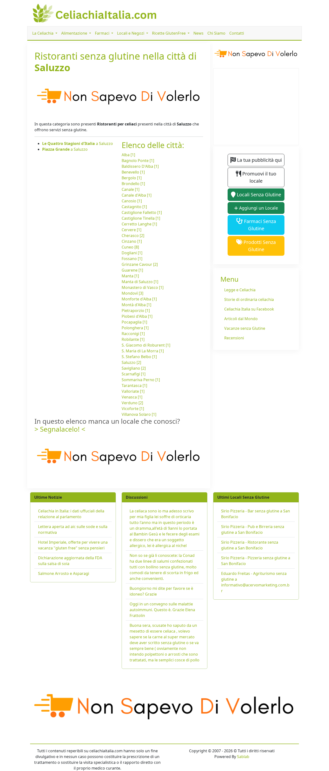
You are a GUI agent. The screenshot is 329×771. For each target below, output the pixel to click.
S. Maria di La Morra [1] (143, 351)
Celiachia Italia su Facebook (249, 309)
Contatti (236, 33)
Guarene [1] (132, 270)
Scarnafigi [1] (133, 374)
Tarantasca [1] (134, 385)
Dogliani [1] (132, 252)
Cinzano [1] (132, 241)
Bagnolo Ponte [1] (138, 160)
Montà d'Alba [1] (136, 304)
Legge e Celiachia (240, 289)
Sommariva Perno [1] (141, 379)
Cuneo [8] (130, 247)
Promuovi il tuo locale (258, 177)
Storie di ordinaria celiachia (249, 299)
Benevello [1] (133, 172)
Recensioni (234, 338)
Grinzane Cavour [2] (140, 264)
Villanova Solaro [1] (139, 414)
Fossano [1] (132, 258)
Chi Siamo (216, 33)
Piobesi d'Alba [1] (137, 316)
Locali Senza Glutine (258, 194)
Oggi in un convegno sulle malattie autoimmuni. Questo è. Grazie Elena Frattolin (162, 609)
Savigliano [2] (134, 368)
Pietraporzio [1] (136, 310)
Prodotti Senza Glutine (259, 246)
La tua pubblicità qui (259, 160)
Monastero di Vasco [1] (143, 287)
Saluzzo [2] (131, 362)
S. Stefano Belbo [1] (139, 356)
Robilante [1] (133, 339)
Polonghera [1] (135, 327)
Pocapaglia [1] (134, 322)
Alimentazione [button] (74, 33)
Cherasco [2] (133, 235)
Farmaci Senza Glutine (259, 225)
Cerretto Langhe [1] (139, 224)
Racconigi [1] (133, 333)
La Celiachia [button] (43, 33)
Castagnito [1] (134, 206)
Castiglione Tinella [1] (141, 218)
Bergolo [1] (132, 177)
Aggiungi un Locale (258, 208)
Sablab (243, 756)
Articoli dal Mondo (241, 318)
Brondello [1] (133, 183)
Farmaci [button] (102, 33)
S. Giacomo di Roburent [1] (146, 345)
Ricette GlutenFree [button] (169, 33)
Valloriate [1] (133, 391)
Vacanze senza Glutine (244, 328)
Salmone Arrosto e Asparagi (63, 573)
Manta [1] (130, 276)
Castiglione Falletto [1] (142, 212)
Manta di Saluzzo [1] (140, 281)
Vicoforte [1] (133, 408)
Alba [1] (128, 154)
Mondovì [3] (132, 293)
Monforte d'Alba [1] (139, 299)
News (198, 33)
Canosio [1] (132, 201)
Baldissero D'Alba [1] (140, 166)
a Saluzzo (77, 143)
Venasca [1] (132, 397)
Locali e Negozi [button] (131, 33)
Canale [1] (130, 189)
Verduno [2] (132, 402)
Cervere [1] (131, 229)
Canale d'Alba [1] (136, 195)
